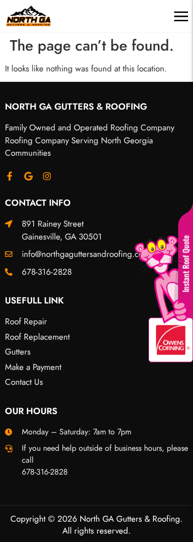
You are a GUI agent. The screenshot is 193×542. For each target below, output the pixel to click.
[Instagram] (47, 176)
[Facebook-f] (9, 176)
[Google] (28, 176)
